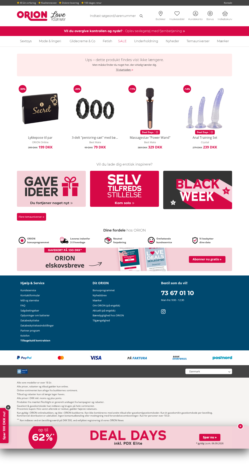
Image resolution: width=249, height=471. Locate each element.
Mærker (223, 41)
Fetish (107, 41)
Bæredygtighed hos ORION (108, 315)
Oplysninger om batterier (35, 315)
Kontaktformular (30, 295)
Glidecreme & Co (82, 41)
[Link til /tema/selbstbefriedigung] (124, 188)
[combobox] (112, 16)
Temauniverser (198, 41)
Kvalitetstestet (49, 2)
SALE (122, 41)
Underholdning (146, 41)
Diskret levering (70, 2)
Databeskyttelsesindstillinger (37, 325)
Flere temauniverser (30, 216)
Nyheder (172, 41)
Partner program (30, 330)
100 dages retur (93, 2)
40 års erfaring (27, 2)
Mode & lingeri (50, 41)
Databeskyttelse (29, 320)
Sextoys (26, 41)
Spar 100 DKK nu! (4, 425)
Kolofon (25, 335)
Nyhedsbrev (100, 295)
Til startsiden (123, 69)
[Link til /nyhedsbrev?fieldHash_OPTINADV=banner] (124, 259)
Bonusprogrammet (104, 290)
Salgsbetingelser (29, 310)
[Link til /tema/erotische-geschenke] (51, 188)
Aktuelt (104, 310)
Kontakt (228, 2)
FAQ (22, 305)
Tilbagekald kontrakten (35, 340)
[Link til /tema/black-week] (197, 189)
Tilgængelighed (101, 320)
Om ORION (106, 305)
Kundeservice (28, 290)
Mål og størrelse (29, 300)
